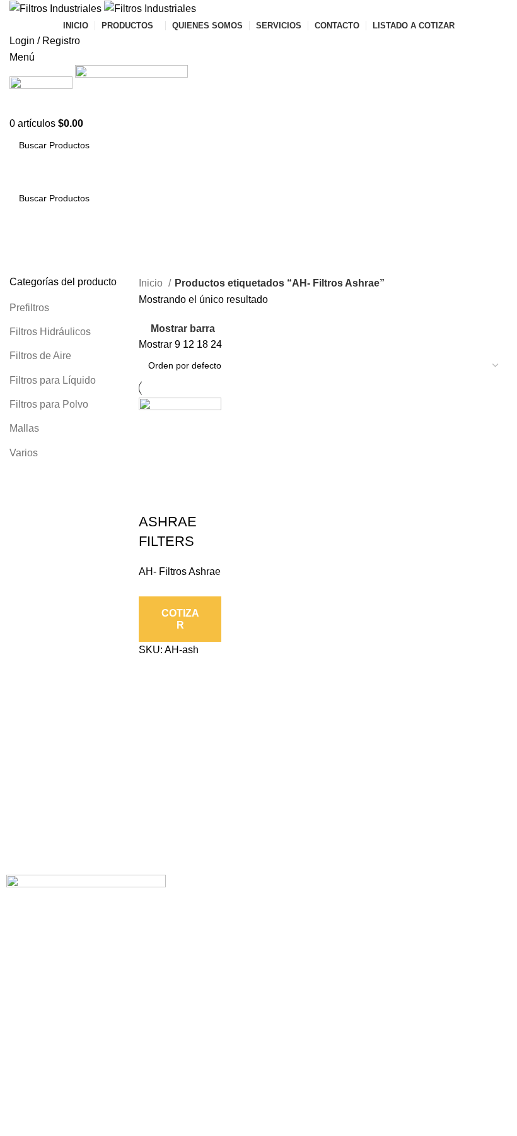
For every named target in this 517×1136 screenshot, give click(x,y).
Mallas (24, 428)
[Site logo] (56, 8)
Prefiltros (29, 307)
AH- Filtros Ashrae (180, 571)
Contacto (196, 929)
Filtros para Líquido (52, 380)
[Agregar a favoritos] (188, 496)
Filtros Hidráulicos (50, 331)
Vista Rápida (154, 496)
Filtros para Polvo (48, 404)
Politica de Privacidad (221, 907)
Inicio (152, 283)
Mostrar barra (183, 328)
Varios (23, 452)
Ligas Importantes (225, 885)
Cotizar (180, 619)
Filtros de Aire (40, 355)
